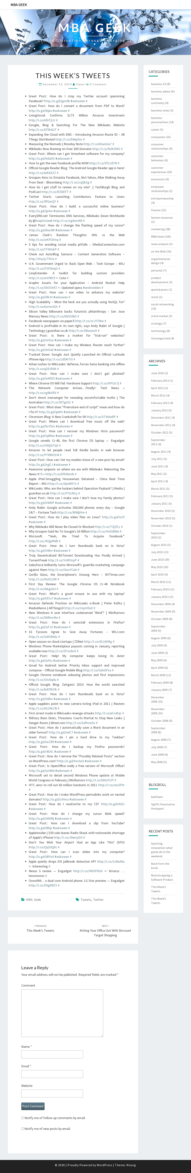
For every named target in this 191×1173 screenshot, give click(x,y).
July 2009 (157, 645)
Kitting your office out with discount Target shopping (105, 930)
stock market (159, 316)
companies (158, 137)
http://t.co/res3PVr (111, 785)
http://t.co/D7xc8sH (62, 651)
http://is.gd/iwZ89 (41, 742)
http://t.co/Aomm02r (43, 306)
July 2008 (157, 747)
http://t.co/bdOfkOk (43, 689)
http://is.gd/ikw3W (42, 230)
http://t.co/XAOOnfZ (43, 287)
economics (158, 179)
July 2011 (157, 459)
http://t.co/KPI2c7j (106, 383)
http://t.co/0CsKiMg (98, 641)
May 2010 (157, 567)
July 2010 (157, 552)
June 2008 (157, 754)
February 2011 (160, 496)
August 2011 (159, 451)
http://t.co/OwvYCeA (62, 570)
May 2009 (157, 660)
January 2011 (159, 503)
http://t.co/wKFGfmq (43, 239)
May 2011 (157, 474)
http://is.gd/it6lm (41, 550)
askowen (78, 101)
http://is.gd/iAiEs (113, 804)
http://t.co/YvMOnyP (62, 560)
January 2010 (159, 597)
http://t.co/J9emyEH (68, 837)
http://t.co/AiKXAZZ (42, 173)
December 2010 (161, 511)
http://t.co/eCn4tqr (108, 713)
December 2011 (161, 417)
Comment (28, 985)
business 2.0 (158, 84)
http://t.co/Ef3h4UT (43, 129)
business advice (160, 91)
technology (158, 331)
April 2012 (157, 388)
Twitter (98, 899)
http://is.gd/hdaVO (42, 158)
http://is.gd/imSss (41, 340)
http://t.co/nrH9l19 (42, 278)
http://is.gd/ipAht (51, 412)
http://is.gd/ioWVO (42, 378)
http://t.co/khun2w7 (98, 144)
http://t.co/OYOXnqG (43, 268)
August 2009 (159, 638)
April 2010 (157, 574)
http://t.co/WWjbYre (70, 512)
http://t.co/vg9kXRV (42, 393)
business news (160, 110)
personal (156, 270)
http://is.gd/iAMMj (41, 818)
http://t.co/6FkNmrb (60, 474)
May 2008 (157, 762)
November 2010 (161, 518)
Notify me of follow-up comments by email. (55, 1118)
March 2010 (158, 582)
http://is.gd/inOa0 (41, 350)
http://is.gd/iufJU (41, 627)
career (155, 129)
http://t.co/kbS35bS (62, 316)
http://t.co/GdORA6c (43, 637)
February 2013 (160, 380)
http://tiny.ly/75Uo (41, 259)
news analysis (159, 244)
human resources (162, 217)
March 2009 (158, 675)
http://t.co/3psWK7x (62, 483)
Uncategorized (160, 338)
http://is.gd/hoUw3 (70, 761)
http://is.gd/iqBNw (42, 436)
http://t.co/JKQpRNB (43, 541)
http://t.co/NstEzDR (43, 579)
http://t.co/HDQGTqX (43, 445)
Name (26, 1046)
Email (26, 1066)
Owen (80, 84)
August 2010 (159, 545)
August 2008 (159, 739)
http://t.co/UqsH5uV (78, 608)
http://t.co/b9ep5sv (68, 139)
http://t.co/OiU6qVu (42, 679)
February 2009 (160, 682)
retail (154, 297)
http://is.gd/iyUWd (41, 770)
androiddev (93, 287)
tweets (86, 899)
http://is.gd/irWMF (41, 503)
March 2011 (158, 488)
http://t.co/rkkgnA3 (42, 589)
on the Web (158, 251)
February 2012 (160, 403)
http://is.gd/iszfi (113, 517)
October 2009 (159, 619)
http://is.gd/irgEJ (41, 464)
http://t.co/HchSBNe (104, 531)
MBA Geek (19, 4)
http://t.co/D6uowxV (83, 330)
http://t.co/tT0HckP (43, 249)
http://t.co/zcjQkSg (76, 182)
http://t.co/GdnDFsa (97, 670)
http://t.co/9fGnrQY (42, 201)
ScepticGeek (44, 220)
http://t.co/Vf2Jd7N (103, 163)
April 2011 (157, 481)
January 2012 (159, 410)
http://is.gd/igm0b (57, 101)
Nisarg (131, 1165)
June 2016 (157, 373)
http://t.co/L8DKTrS (59, 359)
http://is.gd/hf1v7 (41, 598)
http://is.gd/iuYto (40, 660)
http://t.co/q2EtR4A (42, 369)
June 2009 (157, 653)
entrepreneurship (162, 198)
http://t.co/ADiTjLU (42, 120)
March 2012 (158, 395)
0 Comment (98, 84)
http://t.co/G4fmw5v (80, 723)
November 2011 (161, 425)
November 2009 (161, 611)
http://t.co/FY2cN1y (63, 493)
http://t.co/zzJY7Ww (89, 321)
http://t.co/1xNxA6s (111, 861)
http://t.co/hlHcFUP (100, 780)
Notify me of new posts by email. (47, 1128)
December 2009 (161, 604)
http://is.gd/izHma (56, 799)
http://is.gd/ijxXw (41, 211)
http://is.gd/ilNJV (41, 297)
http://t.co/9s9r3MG (106, 149)
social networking (162, 304)
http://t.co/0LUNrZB (43, 708)
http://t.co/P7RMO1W (44, 455)
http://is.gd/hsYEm (42, 426)
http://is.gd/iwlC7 (61, 732)
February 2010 (160, 589)
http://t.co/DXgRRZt (43, 885)
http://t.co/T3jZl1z (107, 527)
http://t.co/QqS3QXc (43, 847)
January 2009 (159, 690)
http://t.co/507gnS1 (57, 402)
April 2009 (157, 667)
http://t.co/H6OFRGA (88, 871)
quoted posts (159, 289)
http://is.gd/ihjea (40, 110)
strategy (156, 323)
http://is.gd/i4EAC (41, 751)
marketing (158, 229)
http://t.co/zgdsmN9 (67, 220)
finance (156, 210)
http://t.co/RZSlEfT (55, 192)
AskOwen (157, 797)
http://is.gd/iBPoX (41, 856)
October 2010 (159, 526)
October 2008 (159, 721)
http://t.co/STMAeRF (101, 417)
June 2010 (157, 559)
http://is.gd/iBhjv (40, 828)
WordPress (104, 1165)
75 (41, 474)
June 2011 (157, 466)
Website (26, 1085)
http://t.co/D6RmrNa (43, 617)
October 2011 (159, 432)
